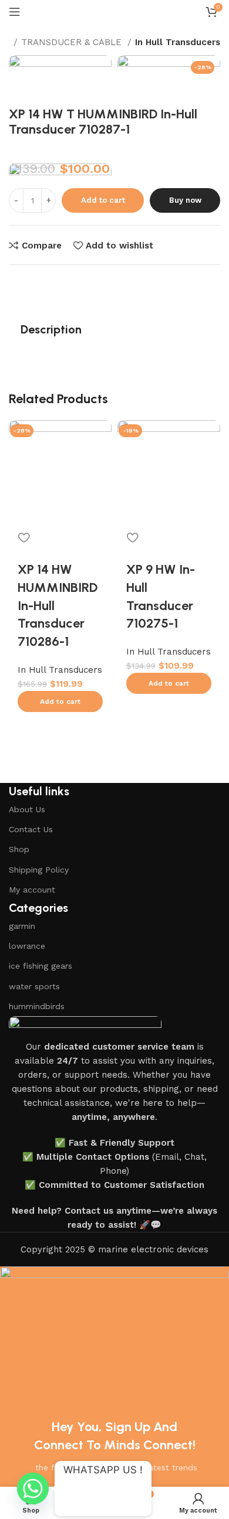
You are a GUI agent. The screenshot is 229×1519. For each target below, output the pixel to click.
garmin (22, 926)
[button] (60, 701)
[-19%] (168, 470)
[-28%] (60, 470)
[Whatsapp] (33, 1488)
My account (32, 889)
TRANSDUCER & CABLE (72, 42)
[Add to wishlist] (23, 537)
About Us (27, 809)
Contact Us (31, 829)
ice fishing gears (40, 965)
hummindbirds (37, 1006)
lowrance (27, 946)
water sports (34, 986)
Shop (19, 849)
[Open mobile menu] (14, 11)
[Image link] (85, 1027)
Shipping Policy (39, 869)
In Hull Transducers (177, 42)
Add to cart (103, 200)
